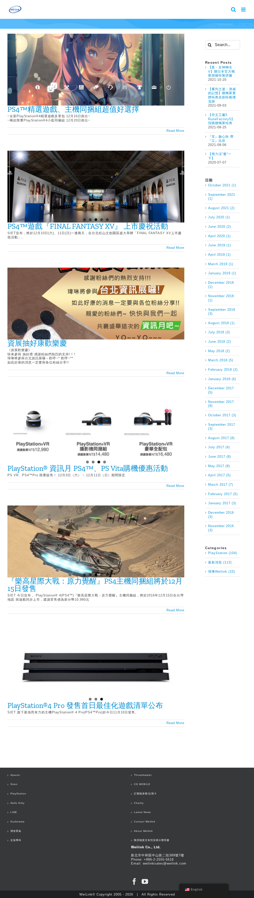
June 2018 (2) (219, 341)
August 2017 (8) (221, 438)
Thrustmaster (143, 775)
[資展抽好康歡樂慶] (95, 303)
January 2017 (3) (222, 503)
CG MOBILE (142, 784)
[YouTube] (145, 881)
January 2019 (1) (222, 273)
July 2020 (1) (219, 217)
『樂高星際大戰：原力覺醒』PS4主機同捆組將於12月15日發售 (95, 585)
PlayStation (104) (222, 553)
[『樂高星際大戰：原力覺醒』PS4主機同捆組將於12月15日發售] (95, 541)
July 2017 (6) (219, 447)
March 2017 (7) (220, 484)
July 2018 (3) (219, 332)
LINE (13, 812)
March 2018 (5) (220, 360)
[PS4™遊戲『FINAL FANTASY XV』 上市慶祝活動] (95, 187)
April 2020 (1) (219, 236)
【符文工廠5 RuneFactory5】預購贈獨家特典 (221, 119)
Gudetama (17, 821)
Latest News (142, 812)
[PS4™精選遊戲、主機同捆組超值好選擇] (95, 70)
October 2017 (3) (222, 415)
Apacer (15, 775)
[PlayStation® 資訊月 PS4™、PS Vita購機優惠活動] (95, 429)
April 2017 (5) (219, 475)
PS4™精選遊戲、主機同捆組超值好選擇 (73, 109)
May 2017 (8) (219, 466)
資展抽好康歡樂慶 (37, 343)
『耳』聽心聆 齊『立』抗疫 (221, 139)
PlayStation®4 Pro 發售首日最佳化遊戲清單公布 (85, 705)
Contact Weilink (144, 821)
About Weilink (143, 831)
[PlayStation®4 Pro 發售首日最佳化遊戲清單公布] (95, 666)
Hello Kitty (17, 803)
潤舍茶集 (15, 831)
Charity (139, 803)
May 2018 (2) (219, 351)
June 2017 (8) (219, 456)
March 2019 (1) (220, 264)
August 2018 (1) (221, 323)
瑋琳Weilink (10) (221, 571)
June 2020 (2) (219, 226)
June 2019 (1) (219, 245)
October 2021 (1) (222, 185)
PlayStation (18, 793)
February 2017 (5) (223, 494)
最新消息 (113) (220, 562)
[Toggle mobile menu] (244, 9)
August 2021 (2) (221, 208)
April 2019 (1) (219, 254)
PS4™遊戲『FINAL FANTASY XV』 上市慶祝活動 (87, 226)
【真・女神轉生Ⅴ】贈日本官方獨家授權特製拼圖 (221, 71)
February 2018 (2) (223, 369)
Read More (175, 131)
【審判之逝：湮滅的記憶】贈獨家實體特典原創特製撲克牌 (222, 95)
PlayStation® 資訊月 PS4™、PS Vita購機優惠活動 (87, 468)
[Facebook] (134, 881)
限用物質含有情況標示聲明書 (151, 840)
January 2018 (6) (222, 379)
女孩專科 (15, 840)
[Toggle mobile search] (233, 9)
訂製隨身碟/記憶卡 (145, 793)
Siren (14, 784)
